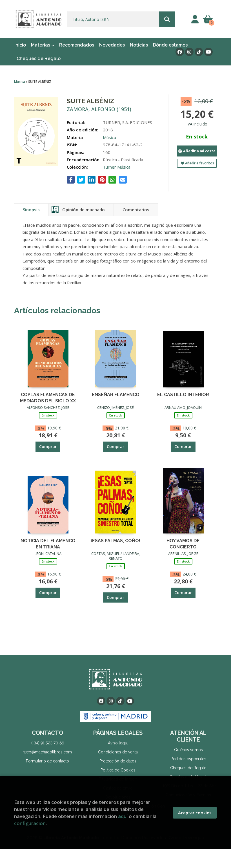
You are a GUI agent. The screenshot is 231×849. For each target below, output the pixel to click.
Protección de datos (117, 761)
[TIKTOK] (199, 52)
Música (20, 81)
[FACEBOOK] (180, 52)
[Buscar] (167, 19)
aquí (123, 816)
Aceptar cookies (195, 812)
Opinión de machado (83, 209)
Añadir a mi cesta (199, 150)
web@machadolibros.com (47, 752)
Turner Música (116, 167)
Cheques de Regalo (188, 768)
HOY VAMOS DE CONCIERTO (183, 543)
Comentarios (136, 209)
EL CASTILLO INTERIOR (183, 394)
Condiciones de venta (118, 752)
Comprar (48, 446)
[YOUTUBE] (208, 52)
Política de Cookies (118, 770)
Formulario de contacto (47, 761)
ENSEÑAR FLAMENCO (115, 394)
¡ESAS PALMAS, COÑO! (115, 540)
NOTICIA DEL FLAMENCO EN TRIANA (48, 543)
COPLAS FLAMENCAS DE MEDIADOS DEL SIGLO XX (48, 397)
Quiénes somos (188, 749)
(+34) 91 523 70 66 (47, 743)
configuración (30, 823)
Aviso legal (118, 743)
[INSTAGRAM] (189, 52)
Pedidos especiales (188, 759)
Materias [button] (41, 45)
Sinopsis (31, 209)
